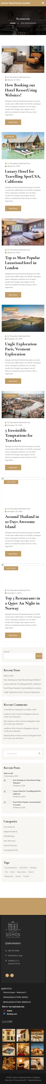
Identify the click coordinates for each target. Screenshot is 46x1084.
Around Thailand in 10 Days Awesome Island (22, 521)
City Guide (11, 309)
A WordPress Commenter (14, 709)
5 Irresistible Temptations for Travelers (19, 435)
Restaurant (9, 876)
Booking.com (12, 1014)
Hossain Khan (9, 735)
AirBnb (9, 1011)
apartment (24, 868)
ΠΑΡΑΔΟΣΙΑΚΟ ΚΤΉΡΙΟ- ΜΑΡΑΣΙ (15, 997)
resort (31, 872)
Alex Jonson (8, 721)
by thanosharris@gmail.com (18, 77)
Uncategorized (10, 850)
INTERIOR (10, 50)
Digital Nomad (9, 831)
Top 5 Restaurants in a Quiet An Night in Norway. (22, 603)
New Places (8, 841)
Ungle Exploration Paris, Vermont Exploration (21, 349)
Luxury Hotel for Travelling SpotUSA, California (23, 176)
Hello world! (8, 676)
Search (6, 652)
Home (13, 23)
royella (6, 714)
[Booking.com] (4, 1013)
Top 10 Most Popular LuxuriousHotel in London (22, 262)
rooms (18, 876)
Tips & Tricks (9, 845)
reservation (21, 872)
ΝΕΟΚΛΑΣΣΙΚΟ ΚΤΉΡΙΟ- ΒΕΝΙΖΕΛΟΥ (17, 1002)
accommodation (11, 868)
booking (33, 868)
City (6, 872)
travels (26, 876)
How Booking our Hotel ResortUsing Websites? (21, 90)
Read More (13, 122)
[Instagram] (12, 975)
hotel (12, 872)
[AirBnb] (4, 1010)
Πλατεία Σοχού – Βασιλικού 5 (14, 992)
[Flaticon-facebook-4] (7, 975)
